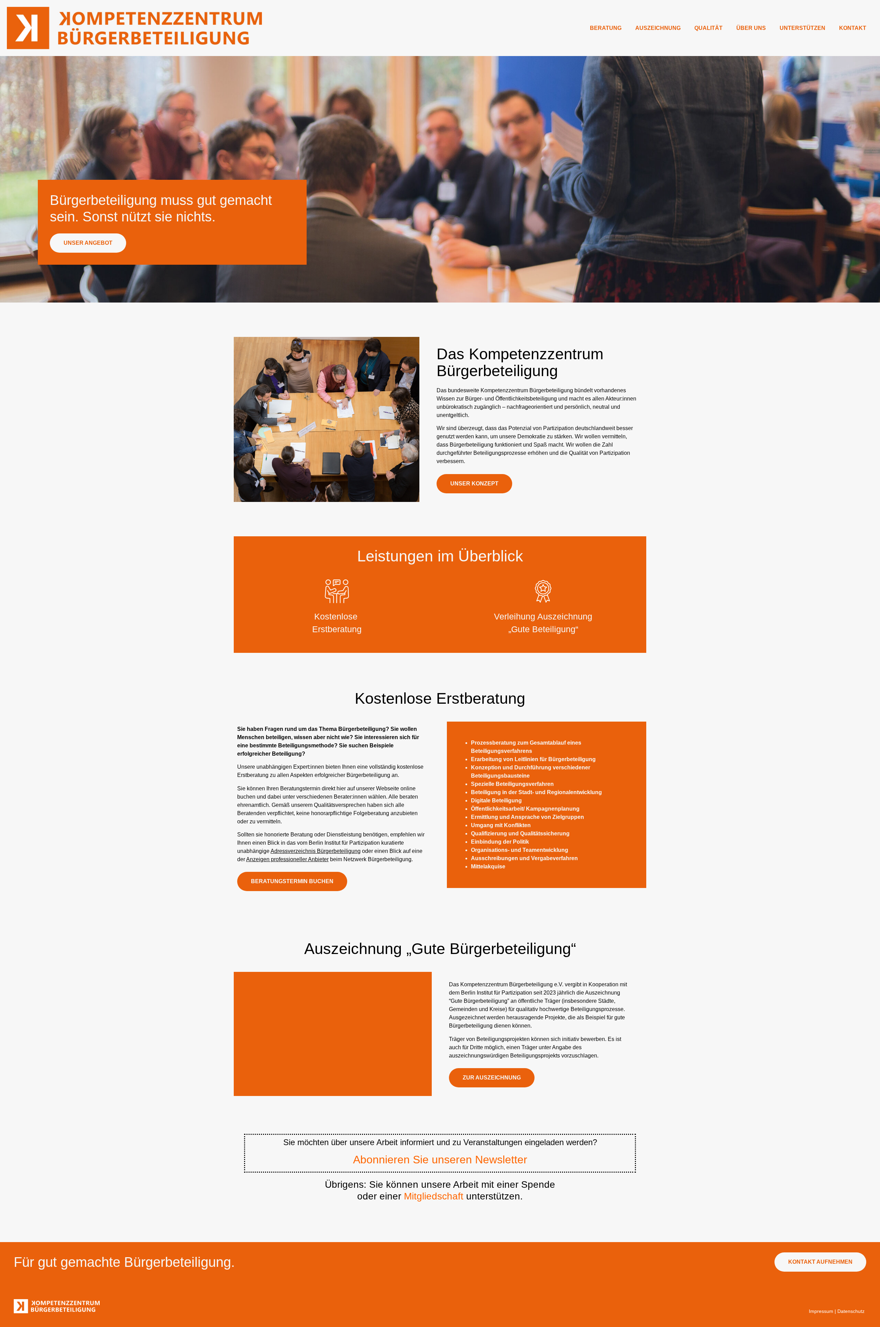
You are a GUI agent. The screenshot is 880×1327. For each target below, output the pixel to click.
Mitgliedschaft (433, 1196)
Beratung (606, 28)
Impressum (821, 1311)
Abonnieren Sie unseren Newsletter (440, 1159)
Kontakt (852, 28)
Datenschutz (851, 1311)
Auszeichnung (658, 28)
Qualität (708, 28)
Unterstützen (802, 28)
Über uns (751, 28)
